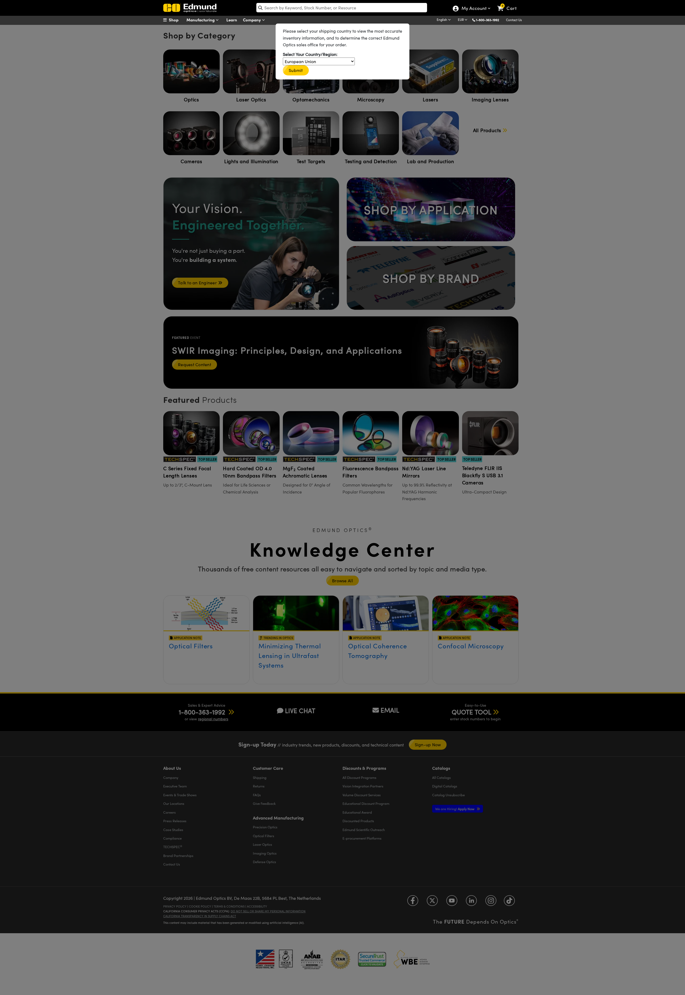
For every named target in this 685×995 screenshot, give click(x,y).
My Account (474, 8)
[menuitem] (176, 20)
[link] (509, 4)
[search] (341, 7)
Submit (296, 70)
